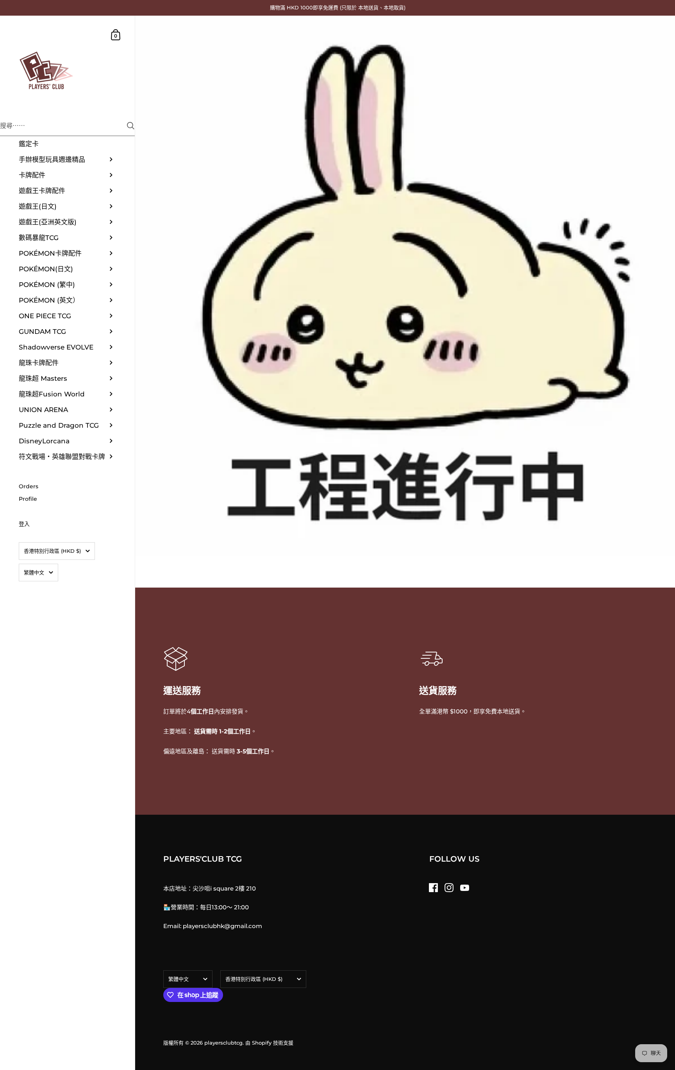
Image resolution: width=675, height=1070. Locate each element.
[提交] (131, 126)
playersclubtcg (223, 1043)
